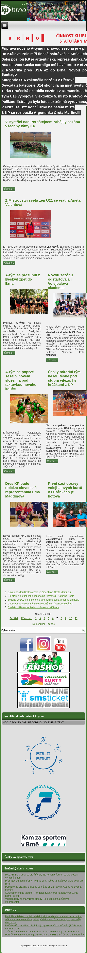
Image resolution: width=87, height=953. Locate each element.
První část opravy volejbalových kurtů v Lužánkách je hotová (65, 490)
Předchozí (26, 618)
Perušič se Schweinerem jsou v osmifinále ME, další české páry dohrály (44, 934)
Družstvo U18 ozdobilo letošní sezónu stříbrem (33, 607)
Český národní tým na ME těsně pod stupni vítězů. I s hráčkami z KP (64, 378)
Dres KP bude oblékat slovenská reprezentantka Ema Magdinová (22, 490)
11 (76, 618)
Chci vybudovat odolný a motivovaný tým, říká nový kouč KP (40, 603)
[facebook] (26, 650)
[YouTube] (60, 650)
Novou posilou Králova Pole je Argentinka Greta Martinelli (39, 592)
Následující (38, 624)
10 (70, 618)
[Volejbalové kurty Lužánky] (43, 686)
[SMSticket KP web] (43, 707)
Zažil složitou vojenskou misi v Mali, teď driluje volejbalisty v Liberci (42, 931)
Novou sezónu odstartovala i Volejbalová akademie (60, 281)
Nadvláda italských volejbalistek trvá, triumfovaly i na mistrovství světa (43, 916)
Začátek (14, 618)
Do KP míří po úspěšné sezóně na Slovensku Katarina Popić (41, 596)
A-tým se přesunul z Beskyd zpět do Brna (22, 279)
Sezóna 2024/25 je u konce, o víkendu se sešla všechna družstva (43, 599)
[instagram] (43, 650)
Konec (51, 624)
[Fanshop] (43, 671)
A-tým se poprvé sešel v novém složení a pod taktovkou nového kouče (20, 380)
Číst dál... (9, 189)
